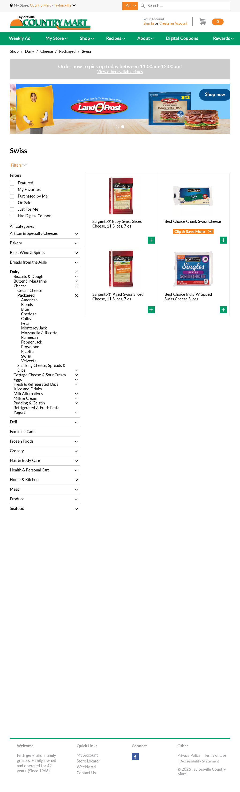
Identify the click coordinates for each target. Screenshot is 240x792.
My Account (87, 755)
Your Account (153, 19)
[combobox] (130, 6)
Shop (14, 51)
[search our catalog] (143, 6)
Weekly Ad (86, 767)
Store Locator (88, 761)
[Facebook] (135, 758)
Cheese (46, 51)
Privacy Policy (189, 755)
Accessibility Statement (199, 761)
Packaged (67, 51)
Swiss (86, 51)
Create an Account (173, 23)
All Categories (22, 226)
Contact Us (86, 773)
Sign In (148, 23)
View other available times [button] (120, 72)
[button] (53, 5)
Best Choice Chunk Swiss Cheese (193, 222)
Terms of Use (215, 755)
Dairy (29, 51)
